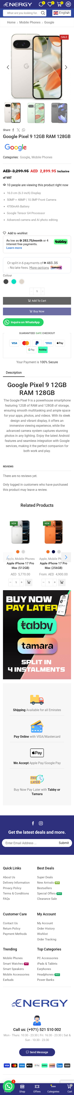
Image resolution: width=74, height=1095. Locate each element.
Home (11, 22)
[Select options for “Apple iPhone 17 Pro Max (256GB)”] (62, 582)
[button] (8, 67)
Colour (7, 275)
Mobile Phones (29, 22)
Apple (10, 559)
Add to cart (39, 300)
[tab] (14, 373)
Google (49, 22)
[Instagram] (41, 823)
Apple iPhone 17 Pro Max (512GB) (20, 566)
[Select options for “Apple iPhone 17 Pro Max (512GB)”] (28, 582)
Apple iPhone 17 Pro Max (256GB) (53, 566)
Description (14, 372)
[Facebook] (33, 823)
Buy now (38, 311)
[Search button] (43, 13)
